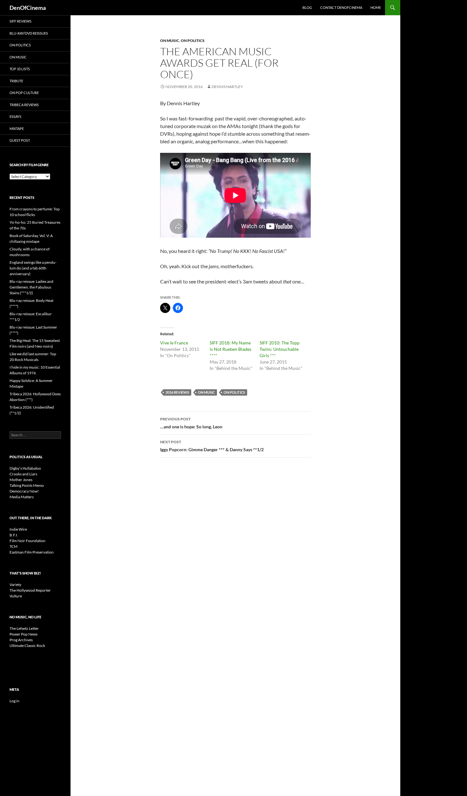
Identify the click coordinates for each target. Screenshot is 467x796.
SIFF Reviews (20, 21)
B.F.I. (14, 535)
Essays (15, 116)
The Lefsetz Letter (24, 628)
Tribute (16, 81)
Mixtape (17, 128)
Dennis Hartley (227, 86)
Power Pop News (23, 634)
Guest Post (20, 140)
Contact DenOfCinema (341, 7)
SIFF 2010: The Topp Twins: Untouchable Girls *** (280, 349)
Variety (15, 584)
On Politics (193, 40)
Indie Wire (18, 529)
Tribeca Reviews (24, 105)
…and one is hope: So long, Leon (191, 423)
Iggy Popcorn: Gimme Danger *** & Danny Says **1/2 (212, 445)
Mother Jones (21, 479)
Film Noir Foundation (27, 540)
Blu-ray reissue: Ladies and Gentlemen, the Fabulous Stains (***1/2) (31, 287)
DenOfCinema (28, 7)
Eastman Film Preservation (32, 552)
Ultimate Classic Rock (27, 645)
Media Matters (22, 496)
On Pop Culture (24, 93)
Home (375, 7)
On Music (169, 40)
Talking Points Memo (27, 485)
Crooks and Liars (23, 474)
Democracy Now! (24, 491)
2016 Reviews (177, 392)
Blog (307, 7)
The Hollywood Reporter (30, 590)
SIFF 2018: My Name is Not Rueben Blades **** (230, 349)
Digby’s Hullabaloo (25, 468)
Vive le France (174, 342)
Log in (14, 700)
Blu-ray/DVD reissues (29, 33)
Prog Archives (21, 639)
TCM (13, 546)
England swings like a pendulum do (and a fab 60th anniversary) (33, 268)
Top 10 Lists (20, 69)
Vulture (16, 596)
